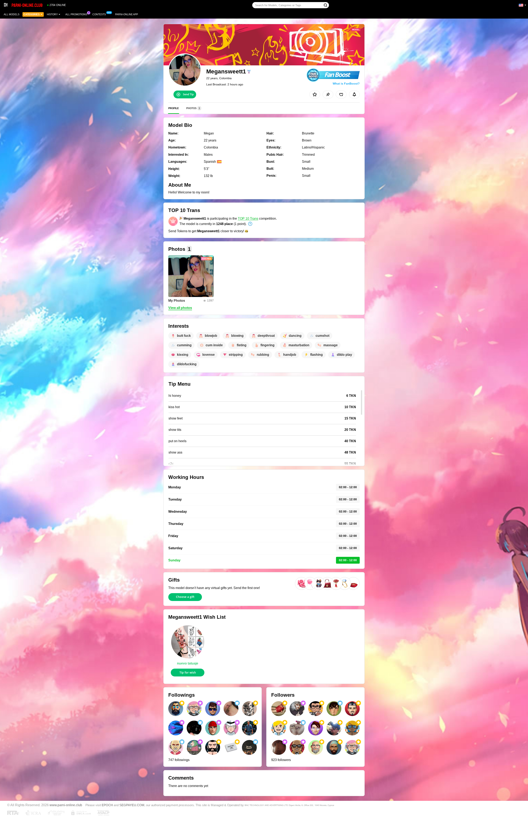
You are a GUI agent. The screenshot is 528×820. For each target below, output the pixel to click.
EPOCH (107, 805)
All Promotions (76, 14)
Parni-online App (126, 14)
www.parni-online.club (66, 805)
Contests (99, 14)
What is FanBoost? (346, 83)
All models (11, 14)
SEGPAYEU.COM (131, 805)
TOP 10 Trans (248, 218)
